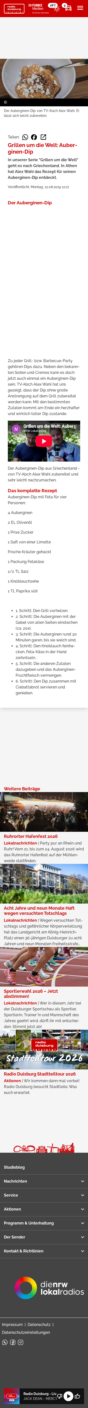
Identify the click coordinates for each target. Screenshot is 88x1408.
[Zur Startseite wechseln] (14, 9)
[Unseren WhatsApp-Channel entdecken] (5, 1342)
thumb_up (77, 1396)
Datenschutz (39, 1324)
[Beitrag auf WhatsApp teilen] (25, 137)
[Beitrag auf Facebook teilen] (34, 137)
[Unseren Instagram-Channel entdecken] (20, 1342)
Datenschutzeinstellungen (26, 1332)
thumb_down (60, 1396)
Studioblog (14, 1167)
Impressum (12, 1324)
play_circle (68, 1396)
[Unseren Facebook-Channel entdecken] (13, 1342)
